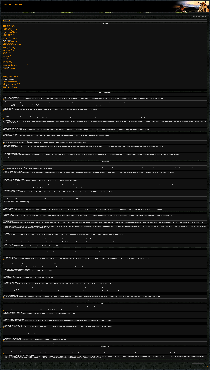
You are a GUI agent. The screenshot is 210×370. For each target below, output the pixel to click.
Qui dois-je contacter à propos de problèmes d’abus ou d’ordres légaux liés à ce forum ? (16, 88)
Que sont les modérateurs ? (7, 61)
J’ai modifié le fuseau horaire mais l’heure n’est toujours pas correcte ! (13, 36)
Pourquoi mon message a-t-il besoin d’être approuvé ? (11, 49)
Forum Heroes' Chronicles (12, 5)
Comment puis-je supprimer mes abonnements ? (10, 81)
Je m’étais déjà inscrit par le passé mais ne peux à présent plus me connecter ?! (15, 30)
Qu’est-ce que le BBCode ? (7, 52)
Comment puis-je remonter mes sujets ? (9, 50)
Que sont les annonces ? (6, 56)
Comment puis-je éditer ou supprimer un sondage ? (10, 45)
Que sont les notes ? (6, 57)
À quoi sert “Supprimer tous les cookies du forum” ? (10, 32)
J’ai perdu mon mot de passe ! (7, 28)
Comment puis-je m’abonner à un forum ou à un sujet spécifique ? (13, 80)
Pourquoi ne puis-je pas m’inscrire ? (8, 31)
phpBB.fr (207, 367)
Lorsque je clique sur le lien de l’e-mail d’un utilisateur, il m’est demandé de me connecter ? (16, 39)
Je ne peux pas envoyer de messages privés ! (10, 68)
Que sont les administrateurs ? (7, 60)
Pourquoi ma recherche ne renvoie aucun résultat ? (10, 75)
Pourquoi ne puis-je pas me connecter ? (9, 25)
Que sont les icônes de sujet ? (7, 58)
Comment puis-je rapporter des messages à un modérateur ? (12, 48)
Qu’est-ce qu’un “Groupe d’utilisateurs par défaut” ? (10, 65)
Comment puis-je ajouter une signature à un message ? (11, 42)
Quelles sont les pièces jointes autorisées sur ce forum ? (11, 83)
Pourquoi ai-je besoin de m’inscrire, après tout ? (10, 26)
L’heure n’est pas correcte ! (7, 35)
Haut (3, 95)
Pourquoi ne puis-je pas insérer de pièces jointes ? (10, 46)
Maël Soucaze (202, 367)
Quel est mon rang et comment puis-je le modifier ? (10, 38)
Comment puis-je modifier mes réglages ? (9, 34)
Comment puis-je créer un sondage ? (8, 43)
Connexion (5, 13)
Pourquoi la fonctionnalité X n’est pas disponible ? (10, 87)
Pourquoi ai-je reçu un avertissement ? (8, 47)
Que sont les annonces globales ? (8, 55)
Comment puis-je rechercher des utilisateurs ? (10, 77)
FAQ (200, 13)
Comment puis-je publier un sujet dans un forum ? (10, 41)
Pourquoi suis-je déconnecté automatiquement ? (10, 27)
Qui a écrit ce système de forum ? (8, 86)
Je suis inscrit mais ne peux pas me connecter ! (10, 29)
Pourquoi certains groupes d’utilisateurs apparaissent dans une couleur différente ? (15, 64)
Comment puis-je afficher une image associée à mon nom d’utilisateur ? (13, 37)
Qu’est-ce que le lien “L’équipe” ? (8, 66)
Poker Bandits (206, 366)
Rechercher (204, 13)
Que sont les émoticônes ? (7, 54)
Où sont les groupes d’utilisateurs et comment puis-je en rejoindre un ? (13, 63)
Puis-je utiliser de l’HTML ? (7, 53)
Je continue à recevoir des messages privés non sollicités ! (11, 69)
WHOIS (77, 356)
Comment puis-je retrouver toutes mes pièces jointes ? (11, 84)
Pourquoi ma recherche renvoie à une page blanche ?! (11, 76)
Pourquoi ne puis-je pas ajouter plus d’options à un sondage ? (12, 44)
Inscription (10, 13)
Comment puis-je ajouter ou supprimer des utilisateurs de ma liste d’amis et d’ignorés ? (16, 72)
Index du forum (7, 20)
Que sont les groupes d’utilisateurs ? (8, 62)
